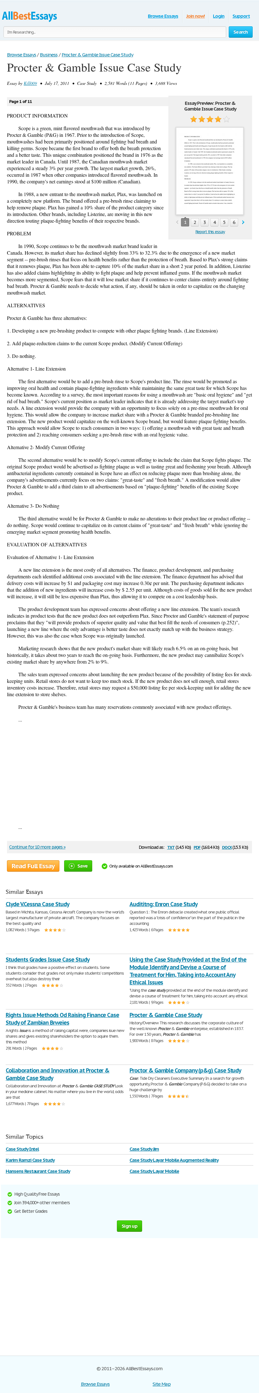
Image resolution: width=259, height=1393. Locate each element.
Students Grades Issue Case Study (47, 959)
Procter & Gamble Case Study (166, 1015)
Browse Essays (163, 16)
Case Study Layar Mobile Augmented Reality (174, 1160)
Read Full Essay (33, 866)
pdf (197, 846)
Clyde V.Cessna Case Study (37, 904)
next (243, 222)
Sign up (129, 1226)
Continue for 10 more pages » (37, 847)
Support (241, 16)
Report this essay (210, 231)
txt (171, 846)
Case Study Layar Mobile (154, 1171)
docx (227, 846)
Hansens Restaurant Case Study (38, 1171)
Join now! (195, 16)
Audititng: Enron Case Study (163, 904)
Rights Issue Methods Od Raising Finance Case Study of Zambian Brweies (62, 1018)
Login (218, 16)
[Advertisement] (129, 773)
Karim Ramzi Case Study (30, 1160)
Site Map (162, 1384)
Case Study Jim (144, 1149)
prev (177, 222)
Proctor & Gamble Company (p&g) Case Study (185, 1070)
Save (82, 866)
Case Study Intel (22, 1149)
